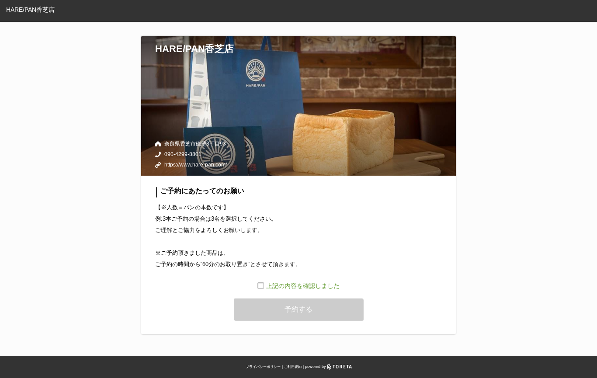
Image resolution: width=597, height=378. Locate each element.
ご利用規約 (293, 367)
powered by (316, 366)
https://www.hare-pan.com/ (195, 165)
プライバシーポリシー (263, 367)
